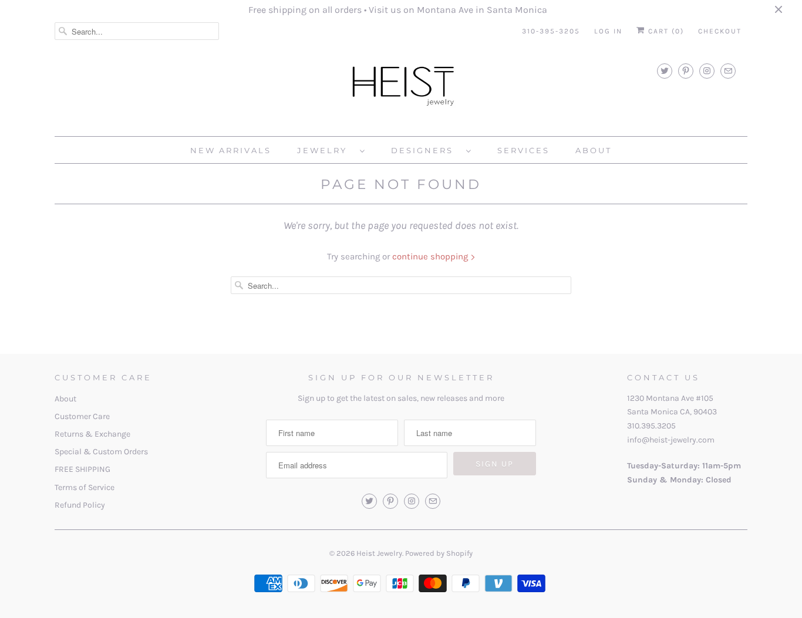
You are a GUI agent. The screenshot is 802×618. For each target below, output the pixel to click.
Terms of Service (84, 487)
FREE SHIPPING (82, 469)
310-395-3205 (551, 31)
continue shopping (431, 256)
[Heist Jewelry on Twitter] (664, 71)
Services (523, 150)
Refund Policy (80, 505)
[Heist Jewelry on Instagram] (707, 71)
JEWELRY (325, 150)
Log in (608, 31)
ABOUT (593, 150)
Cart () (664, 31)
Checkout (720, 31)
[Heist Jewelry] (401, 88)
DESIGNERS (425, 150)
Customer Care (82, 416)
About (65, 399)
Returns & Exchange (92, 434)
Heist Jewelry (379, 553)
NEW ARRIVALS (230, 150)
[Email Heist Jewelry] (728, 71)
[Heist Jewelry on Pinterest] (685, 71)
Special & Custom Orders (101, 452)
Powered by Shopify (439, 553)
